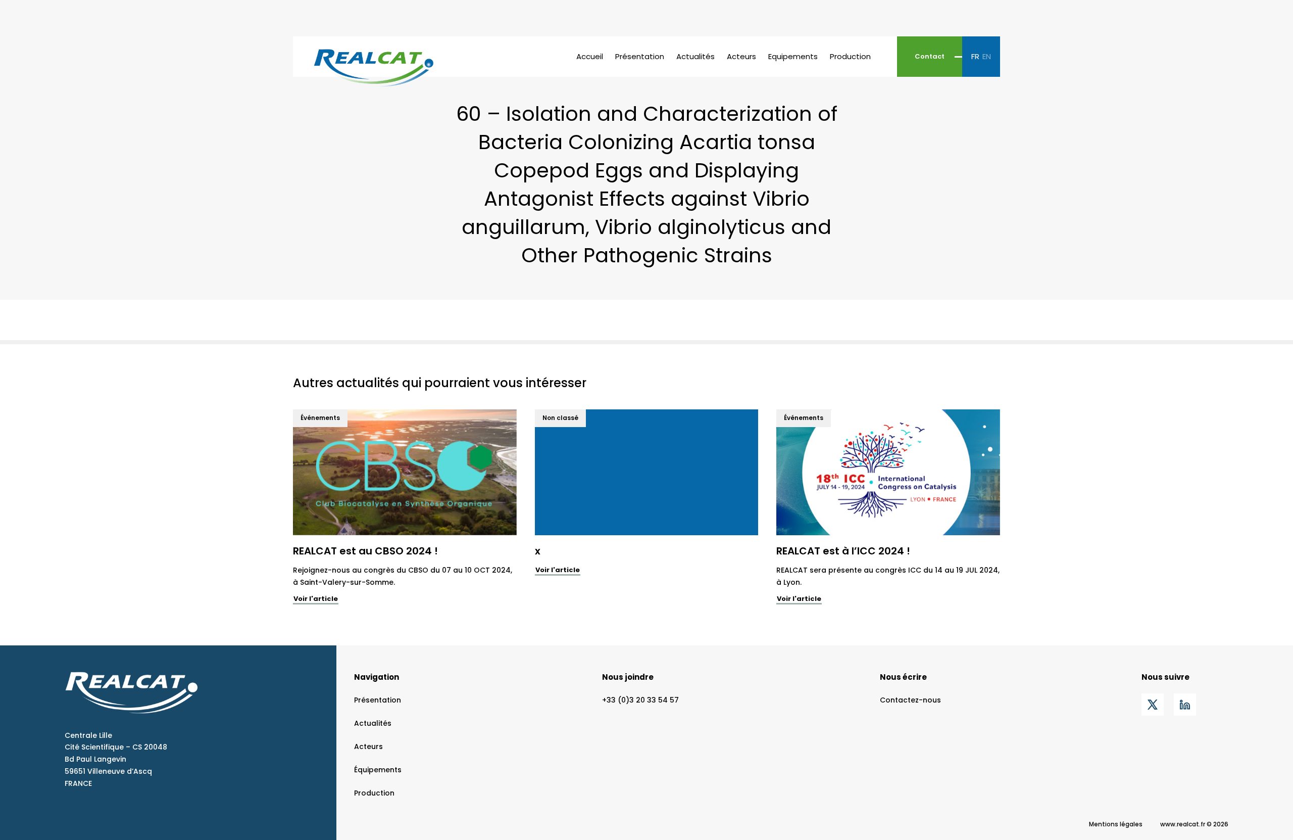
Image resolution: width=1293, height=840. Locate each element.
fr (975, 56)
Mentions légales (1115, 824)
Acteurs (741, 56)
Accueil (589, 56)
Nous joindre (628, 677)
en (986, 56)
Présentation (639, 56)
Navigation (376, 677)
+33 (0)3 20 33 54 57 (640, 700)
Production (850, 56)
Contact (929, 56)
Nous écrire (903, 677)
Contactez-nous (910, 700)
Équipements (378, 770)
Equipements (793, 56)
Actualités (695, 56)
